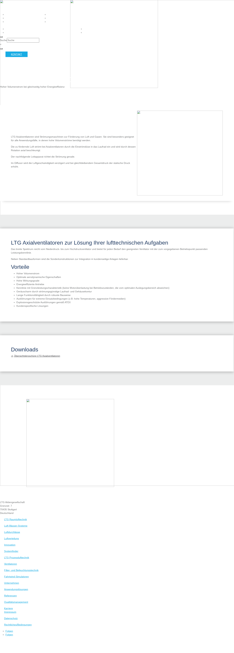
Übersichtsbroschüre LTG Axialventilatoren (37, 355)
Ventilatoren (9, 10)
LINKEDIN (69, 25)
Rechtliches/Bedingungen (18, 624)
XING (59, 25)
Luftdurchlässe (12, 532)
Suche (3, 40)
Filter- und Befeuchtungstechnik (65, 10)
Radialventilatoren (18, 21)
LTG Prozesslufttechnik (16, 557)
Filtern (52, 21)
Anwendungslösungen (16, 589)
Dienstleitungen (16, 32)
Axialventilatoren (17, 14)
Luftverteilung (11, 538)
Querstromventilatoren (22, 18)
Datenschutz (11, 618)
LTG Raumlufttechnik (15, 519)
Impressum (10, 612)
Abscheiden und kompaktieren (67, 14)
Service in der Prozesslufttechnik (29, 28)
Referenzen (10, 595)
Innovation (9, 544)
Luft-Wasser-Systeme (15, 525)
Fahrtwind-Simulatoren (16, 576)
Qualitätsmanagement (16, 602)
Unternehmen (11, 583)
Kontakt (16, 54)
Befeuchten (55, 18)
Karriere (8, 608)
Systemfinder (11, 551)
